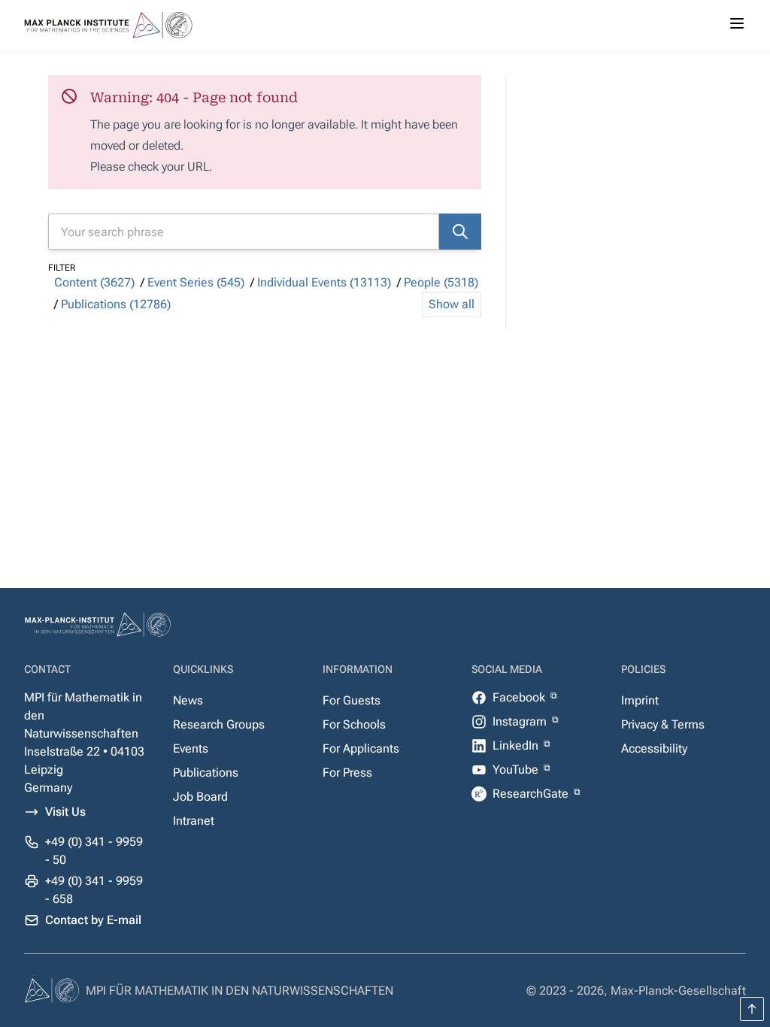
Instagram (521, 721)
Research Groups (219, 724)
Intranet (193, 820)
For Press (347, 772)
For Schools (354, 724)
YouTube (517, 769)
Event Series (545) (195, 282)
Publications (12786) (116, 304)
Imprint (640, 700)
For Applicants (361, 748)
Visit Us (65, 811)
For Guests (351, 700)
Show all (451, 304)
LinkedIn (517, 745)
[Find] (460, 232)
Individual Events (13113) (324, 282)
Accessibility (654, 748)
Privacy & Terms (663, 724)
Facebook (520, 697)
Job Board (200, 796)
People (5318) (441, 282)
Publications (205, 772)
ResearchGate (532, 793)
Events (190, 748)
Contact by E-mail (93, 920)
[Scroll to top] (752, 1009)
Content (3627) (94, 282)
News (188, 700)
